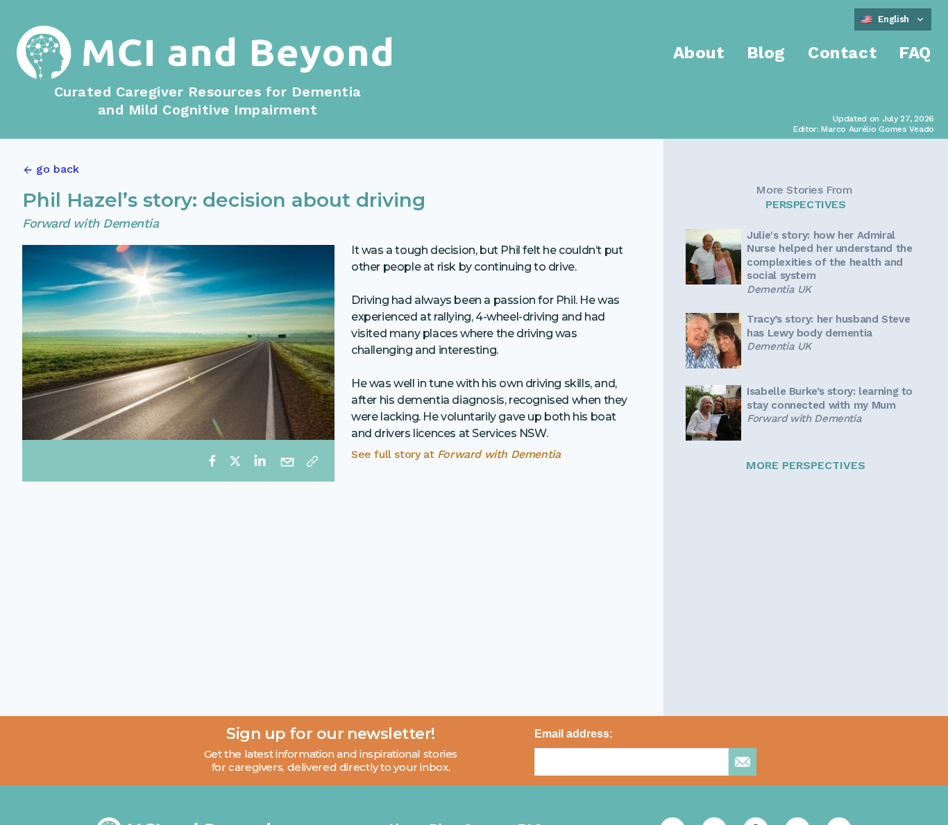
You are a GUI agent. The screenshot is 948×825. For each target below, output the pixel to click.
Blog (766, 52)
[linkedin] (259, 461)
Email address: (573, 734)
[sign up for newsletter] (742, 762)
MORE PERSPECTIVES (805, 465)
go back (57, 169)
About (699, 52)
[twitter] (235, 461)
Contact (842, 52)
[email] (287, 461)
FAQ (915, 52)
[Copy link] (312, 461)
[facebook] (212, 461)
